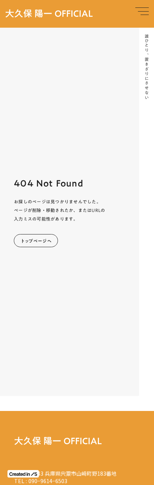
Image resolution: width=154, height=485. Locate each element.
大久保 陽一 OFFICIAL (49, 13)
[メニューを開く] (142, 11)
